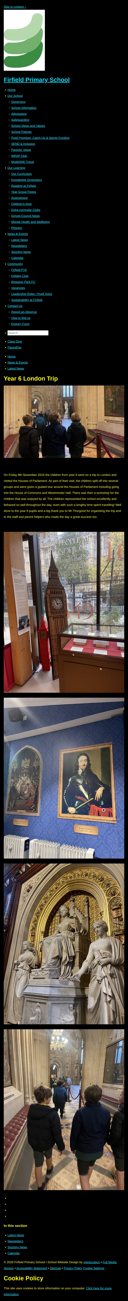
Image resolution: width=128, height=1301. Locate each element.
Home (11, 356)
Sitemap (55, 1268)
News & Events (17, 362)
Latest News (15, 368)
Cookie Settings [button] (93, 1268)
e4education (91, 1262)
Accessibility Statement (31, 1268)
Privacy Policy (73, 1268)
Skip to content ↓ (15, 6)
